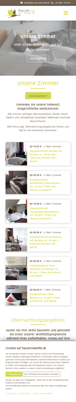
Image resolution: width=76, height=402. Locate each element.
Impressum (12, 393)
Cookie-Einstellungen (42, 393)
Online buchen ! (38, 96)
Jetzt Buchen (38, 58)
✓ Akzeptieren (14, 374)
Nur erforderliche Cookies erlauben (41, 374)
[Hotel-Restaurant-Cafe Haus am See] (20, 13)
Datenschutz (25, 393)
